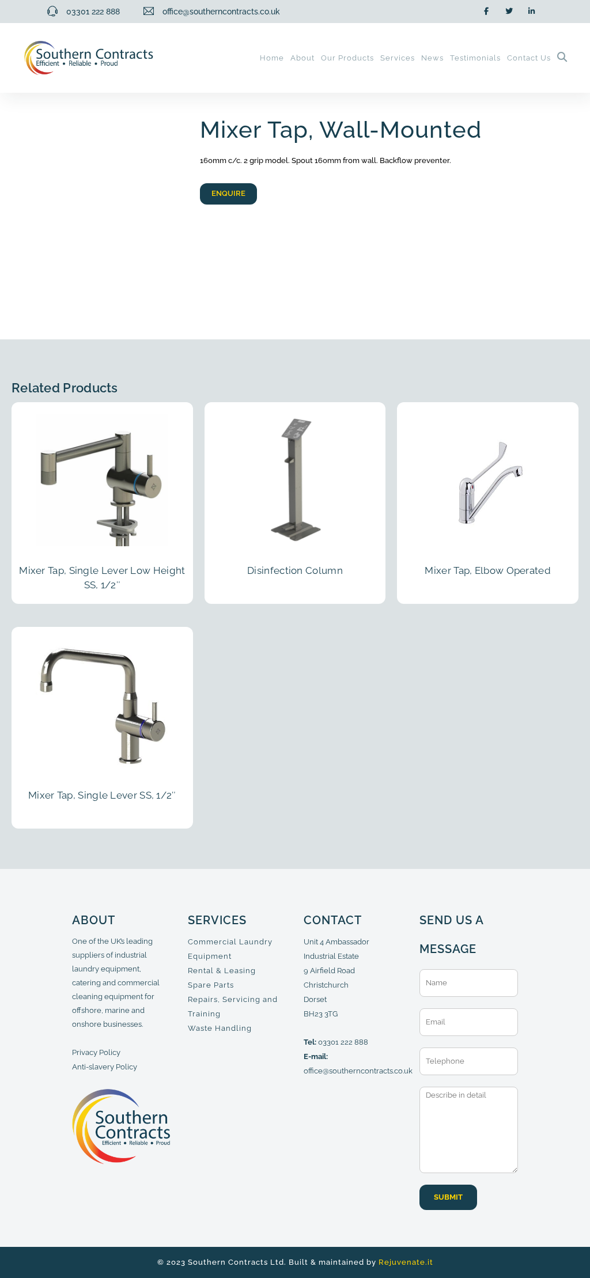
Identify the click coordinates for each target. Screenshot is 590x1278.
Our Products (347, 58)
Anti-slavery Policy (104, 1067)
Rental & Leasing (222, 970)
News (432, 58)
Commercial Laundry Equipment (230, 949)
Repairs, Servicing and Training (233, 1006)
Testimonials (475, 58)
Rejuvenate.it (406, 1262)
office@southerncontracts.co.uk (358, 1071)
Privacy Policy (96, 1052)
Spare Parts (211, 985)
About (302, 58)
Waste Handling (220, 1028)
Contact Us (529, 58)
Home (272, 58)
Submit (448, 1197)
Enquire (228, 193)
